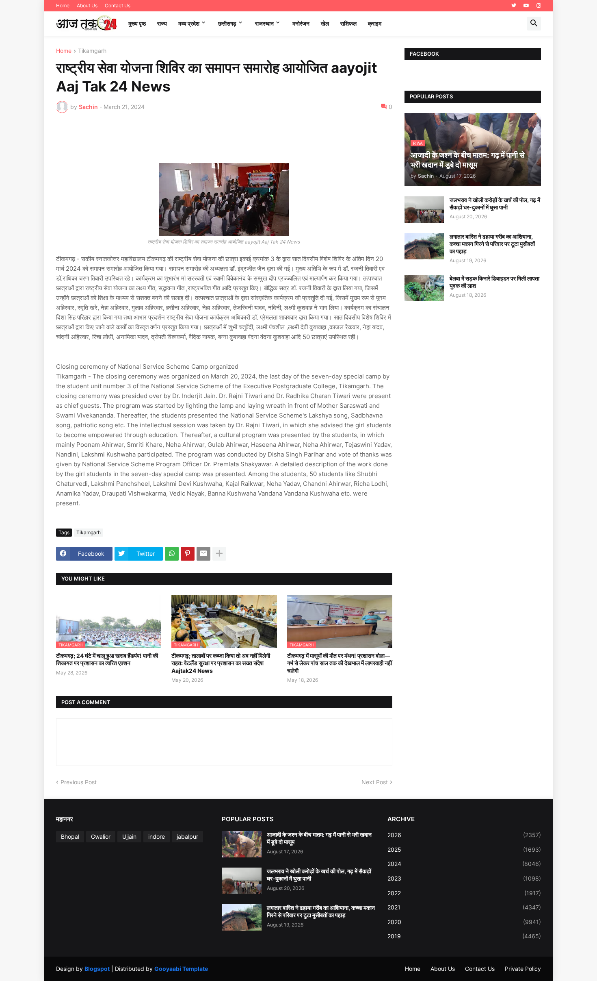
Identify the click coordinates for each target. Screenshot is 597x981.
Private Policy (523, 968)
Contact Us (117, 5)
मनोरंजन (300, 23)
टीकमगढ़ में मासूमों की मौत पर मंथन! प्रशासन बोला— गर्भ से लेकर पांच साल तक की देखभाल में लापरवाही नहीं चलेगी (339, 663)
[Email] (203, 554)
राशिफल (348, 23)
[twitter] (513, 5)
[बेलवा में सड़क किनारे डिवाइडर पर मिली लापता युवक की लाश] (424, 288)
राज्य (162, 23)
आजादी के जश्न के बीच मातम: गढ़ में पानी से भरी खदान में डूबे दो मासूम (319, 838)
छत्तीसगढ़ (227, 23)
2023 (464, 878)
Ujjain (129, 836)
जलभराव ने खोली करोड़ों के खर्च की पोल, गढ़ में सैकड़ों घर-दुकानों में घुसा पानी (495, 203)
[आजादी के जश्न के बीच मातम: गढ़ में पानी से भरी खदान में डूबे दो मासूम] (242, 844)
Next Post (374, 782)
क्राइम (374, 23)
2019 (464, 936)
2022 (464, 893)
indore (156, 836)
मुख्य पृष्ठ (137, 23)
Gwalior (100, 836)
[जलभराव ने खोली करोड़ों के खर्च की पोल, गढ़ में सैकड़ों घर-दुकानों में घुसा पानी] (424, 209)
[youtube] (526, 5)
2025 (464, 849)
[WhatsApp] (172, 554)
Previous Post (79, 782)
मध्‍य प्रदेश (188, 23)
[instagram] (538, 5)
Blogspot (97, 968)
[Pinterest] (188, 554)
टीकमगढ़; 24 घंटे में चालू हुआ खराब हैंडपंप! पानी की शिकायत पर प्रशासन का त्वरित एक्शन (107, 659)
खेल (325, 23)
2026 (464, 834)
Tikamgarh (92, 51)
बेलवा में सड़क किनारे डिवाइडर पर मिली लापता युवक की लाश (494, 282)
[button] (534, 23)
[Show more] (219, 554)
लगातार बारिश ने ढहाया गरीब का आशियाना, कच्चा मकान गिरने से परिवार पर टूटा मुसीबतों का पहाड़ (492, 243)
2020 (464, 921)
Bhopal (70, 836)
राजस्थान (264, 23)
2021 (464, 907)
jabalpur (187, 836)
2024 (464, 863)
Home (62, 5)
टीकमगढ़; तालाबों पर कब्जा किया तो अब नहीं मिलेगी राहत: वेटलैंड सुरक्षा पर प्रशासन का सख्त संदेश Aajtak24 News (220, 663)
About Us (87, 5)
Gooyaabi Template (181, 968)
